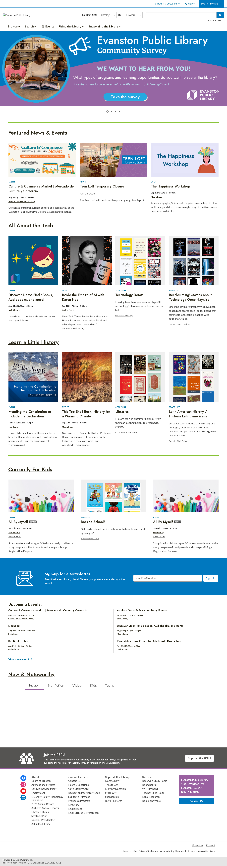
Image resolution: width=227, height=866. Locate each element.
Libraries (122, 411)
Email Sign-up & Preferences (84, 812)
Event (11, 181)
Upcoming (24, 604)
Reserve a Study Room (154, 780)
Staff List (120, 290)
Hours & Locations (78, 784)
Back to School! (93, 522)
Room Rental (149, 784)
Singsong (14, 626)
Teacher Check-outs (153, 792)
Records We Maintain (43, 819)
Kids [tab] (93, 685)
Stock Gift (110, 792)
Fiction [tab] (34, 685)
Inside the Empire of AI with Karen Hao (83, 297)
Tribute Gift (111, 784)
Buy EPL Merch (113, 800)
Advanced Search (216, 20)
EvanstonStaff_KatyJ (124, 315)
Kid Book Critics (18, 641)
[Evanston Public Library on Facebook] (23, 778)
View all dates (14, 536)
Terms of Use (130, 851)
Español (210, 845)
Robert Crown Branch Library (21, 201)
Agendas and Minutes (43, 784)
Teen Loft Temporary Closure (102, 186)
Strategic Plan (39, 815)
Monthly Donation (115, 788)
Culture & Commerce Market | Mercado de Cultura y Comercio (41, 188)
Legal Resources (151, 796)
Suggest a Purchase (79, 796)
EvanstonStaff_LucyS (90, 538)
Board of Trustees (41, 780)
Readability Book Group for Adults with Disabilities (149, 641)
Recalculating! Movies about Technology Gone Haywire (190, 297)
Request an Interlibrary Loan (84, 792)
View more (19, 659)
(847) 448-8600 (190, 791)
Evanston (197, 845)
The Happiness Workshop (170, 186)
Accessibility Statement (173, 851)
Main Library (156, 197)
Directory (73, 804)
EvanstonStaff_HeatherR (126, 432)
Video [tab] (77, 685)
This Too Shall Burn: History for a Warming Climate (86, 414)
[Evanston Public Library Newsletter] (23, 797)
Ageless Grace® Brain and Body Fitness (142, 610)
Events (49, 26)
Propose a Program (79, 800)
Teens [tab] (109, 685)
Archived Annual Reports (45, 807)
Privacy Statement (148, 851)
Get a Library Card (78, 788)
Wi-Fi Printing (150, 788)
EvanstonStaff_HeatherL (179, 324)
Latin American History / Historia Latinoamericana (188, 414)
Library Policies (40, 811)
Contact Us (74, 780)
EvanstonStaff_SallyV (178, 441)
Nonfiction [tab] (56, 685)
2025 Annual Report (42, 803)
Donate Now (112, 780)
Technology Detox (129, 295)
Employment (38, 792)
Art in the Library (40, 823)
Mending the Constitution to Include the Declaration (29, 414)
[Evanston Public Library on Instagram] (23, 784)
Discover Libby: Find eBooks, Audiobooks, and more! (30, 297)
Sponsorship (112, 796)
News (83, 181)
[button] (167, 3)
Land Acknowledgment (44, 788)
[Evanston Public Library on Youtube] (23, 791)
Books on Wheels (152, 800)
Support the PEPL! (199, 758)
